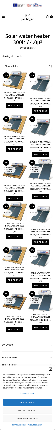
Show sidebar (11, 66)
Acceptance (27, 402)
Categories (26, 48)
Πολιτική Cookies (19, 425)
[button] (50, 369)
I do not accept (27, 410)
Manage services (27, 393)
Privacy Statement (34, 425)
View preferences (27, 418)
